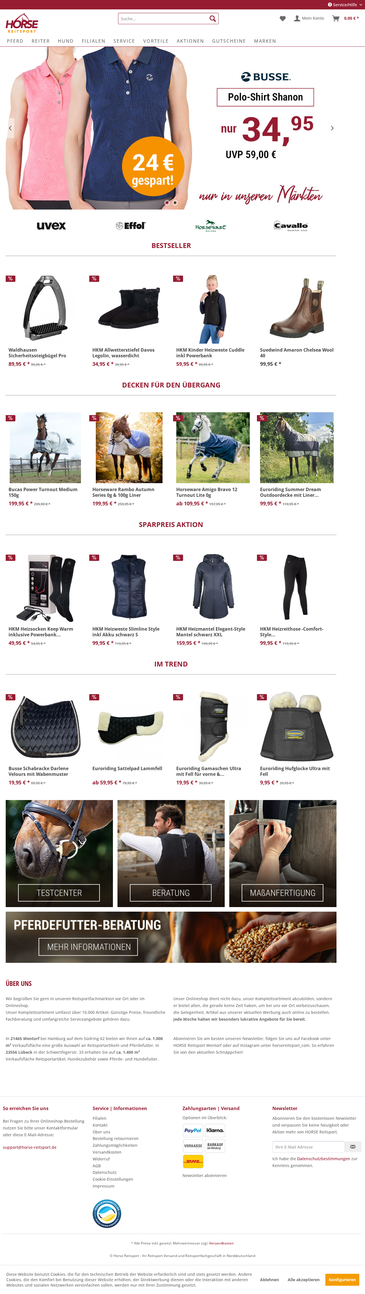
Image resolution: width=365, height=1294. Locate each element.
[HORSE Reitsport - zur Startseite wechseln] (22, 23)
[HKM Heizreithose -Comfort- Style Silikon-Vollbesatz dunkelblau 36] (297, 587)
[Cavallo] (291, 226)
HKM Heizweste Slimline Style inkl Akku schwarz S (125, 631)
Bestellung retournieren (116, 1138)
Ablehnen (269, 1279)
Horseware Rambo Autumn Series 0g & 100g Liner (123, 492)
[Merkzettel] (283, 18)
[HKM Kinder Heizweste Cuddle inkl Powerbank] (213, 308)
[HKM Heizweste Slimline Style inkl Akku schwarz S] (129, 587)
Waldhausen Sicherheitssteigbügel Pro (37, 352)
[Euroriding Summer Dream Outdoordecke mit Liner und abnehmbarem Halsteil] (297, 447)
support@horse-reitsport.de (29, 1147)
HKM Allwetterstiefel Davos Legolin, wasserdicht (123, 352)
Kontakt (100, 1125)
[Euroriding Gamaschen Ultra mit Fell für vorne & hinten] (213, 726)
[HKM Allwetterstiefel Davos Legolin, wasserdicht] (129, 308)
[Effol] (131, 226)
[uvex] (51, 226)
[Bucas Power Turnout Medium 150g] (45, 447)
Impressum (103, 1186)
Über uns (101, 1132)
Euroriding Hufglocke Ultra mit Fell (295, 771)
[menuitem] (168, 18)
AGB (97, 1165)
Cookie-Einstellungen (113, 1179)
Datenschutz (105, 1172)
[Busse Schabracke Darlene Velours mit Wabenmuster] (45, 726)
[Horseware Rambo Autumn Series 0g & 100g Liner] (129, 447)
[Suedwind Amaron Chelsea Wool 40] (297, 308)
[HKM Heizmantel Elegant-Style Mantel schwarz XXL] (213, 587)
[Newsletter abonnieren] (353, 1146)
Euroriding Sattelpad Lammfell (127, 769)
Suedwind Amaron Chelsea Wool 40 (297, 352)
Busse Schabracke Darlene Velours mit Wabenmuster (38, 771)
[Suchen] (213, 18)
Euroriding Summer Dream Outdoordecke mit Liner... (290, 492)
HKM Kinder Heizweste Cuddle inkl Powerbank (210, 352)
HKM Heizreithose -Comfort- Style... (291, 631)
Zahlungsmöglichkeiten (115, 1145)
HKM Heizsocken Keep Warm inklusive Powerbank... (41, 631)
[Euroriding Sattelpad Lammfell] (129, 726)
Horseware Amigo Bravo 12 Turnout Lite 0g (206, 492)
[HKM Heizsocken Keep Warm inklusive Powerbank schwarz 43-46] (45, 587)
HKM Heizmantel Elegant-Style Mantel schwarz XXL (210, 631)
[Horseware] (211, 226)
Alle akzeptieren (304, 1279)
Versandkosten (107, 1152)
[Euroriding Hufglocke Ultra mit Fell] (297, 726)
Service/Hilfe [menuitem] (345, 4)
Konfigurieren (342, 1279)
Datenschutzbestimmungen (323, 1158)
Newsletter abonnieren (204, 1175)
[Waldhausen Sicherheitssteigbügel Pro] (45, 308)
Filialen (99, 1118)
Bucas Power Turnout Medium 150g (43, 492)
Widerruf (101, 1159)
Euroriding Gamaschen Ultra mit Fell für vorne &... (208, 771)
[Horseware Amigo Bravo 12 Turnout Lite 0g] (213, 447)
